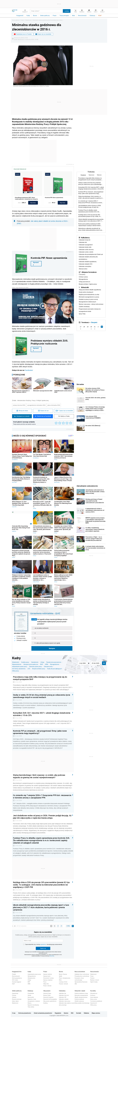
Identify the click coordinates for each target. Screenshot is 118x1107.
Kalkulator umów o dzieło (86, 252)
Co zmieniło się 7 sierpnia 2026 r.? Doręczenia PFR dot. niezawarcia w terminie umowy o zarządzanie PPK (91, 202)
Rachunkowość (16, 976)
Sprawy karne (46, 976)
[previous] (51, 926)
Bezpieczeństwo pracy (38, 668)
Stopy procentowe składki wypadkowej (90, 289)
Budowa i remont (94, 980)
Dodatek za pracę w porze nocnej (88, 299)
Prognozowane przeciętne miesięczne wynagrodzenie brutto (90, 310)
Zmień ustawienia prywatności (43, 1013)
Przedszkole (31, 993)
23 (102, 326)
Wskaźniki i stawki (80, 991)
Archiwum (92, 995)
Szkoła (29, 995)
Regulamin (58, 1013)
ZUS (29, 668)
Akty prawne (46, 991)
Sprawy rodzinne (47, 974)
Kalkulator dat (83, 242)
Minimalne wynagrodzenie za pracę (89, 297)
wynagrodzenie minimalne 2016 (36, 405)
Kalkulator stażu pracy (64, 1001)
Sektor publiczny (45, 15)
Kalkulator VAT (62, 997)
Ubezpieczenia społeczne (30, 664)
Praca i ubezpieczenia (64, 978)
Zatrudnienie (34, 662)
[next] (73, 926)
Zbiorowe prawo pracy (35, 666)
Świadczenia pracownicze (53, 662)
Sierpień (94, 322)
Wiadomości (28, 20)
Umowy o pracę (83, 277)
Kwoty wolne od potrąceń (86, 292)
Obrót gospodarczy (17, 978)
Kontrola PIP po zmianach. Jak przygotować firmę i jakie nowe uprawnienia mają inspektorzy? (90, 192)
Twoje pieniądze (64, 15)
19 (87, 326)
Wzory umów (93, 999)
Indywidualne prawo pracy (19, 666)
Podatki (14, 974)
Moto (73, 15)
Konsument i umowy (48, 978)
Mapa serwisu (96, 1013)
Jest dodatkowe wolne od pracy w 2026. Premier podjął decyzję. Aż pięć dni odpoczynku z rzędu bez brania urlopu (89, 206)
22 (98, 326)
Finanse (92, 978)
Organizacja (15, 993)
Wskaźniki (85, 287)
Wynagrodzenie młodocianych (87, 301)
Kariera (66, 1013)
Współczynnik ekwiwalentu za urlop (89, 294)
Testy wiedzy (31, 1006)
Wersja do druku (23, 410)
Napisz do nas (44, 410)
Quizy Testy (82, 313)
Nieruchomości (82, 15)
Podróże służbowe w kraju (81, 993)
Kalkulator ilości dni (64, 995)
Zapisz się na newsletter (66, 410)
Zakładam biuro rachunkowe (82, 974)
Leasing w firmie (63, 982)
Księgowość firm (16, 971)
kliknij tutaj (52, 955)
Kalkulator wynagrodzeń (86, 244)
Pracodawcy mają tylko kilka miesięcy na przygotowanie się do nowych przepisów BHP (90, 179)
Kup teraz (33, 202)
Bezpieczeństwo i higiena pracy (88, 284)
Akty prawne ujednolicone (49, 1001)
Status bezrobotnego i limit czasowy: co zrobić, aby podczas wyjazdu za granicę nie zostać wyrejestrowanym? (90, 197)
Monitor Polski (46, 995)
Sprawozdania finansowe (81, 982)
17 (80, 326)
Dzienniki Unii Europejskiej (50, 999)
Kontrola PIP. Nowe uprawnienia (49, 258)
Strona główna (15, 20)
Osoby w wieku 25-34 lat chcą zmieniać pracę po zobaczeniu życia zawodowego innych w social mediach (89, 183)
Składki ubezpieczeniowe (81, 997)
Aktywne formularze (89, 272)
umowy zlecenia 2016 (19, 405)
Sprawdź (36, 264)
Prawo (54, 15)
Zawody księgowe (16, 982)
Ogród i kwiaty (94, 982)
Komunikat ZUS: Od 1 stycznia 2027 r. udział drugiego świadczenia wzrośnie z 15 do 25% (91, 188)
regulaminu (43, 944)
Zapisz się (43, 948)
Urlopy (42, 662)
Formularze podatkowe (96, 1001)
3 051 (68, 926)
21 (94, 326)
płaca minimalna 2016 (54, 405)
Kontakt (78, 1013)
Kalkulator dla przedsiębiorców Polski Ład (91, 254)
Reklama (86, 1013)
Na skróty (93, 991)
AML (76, 983)
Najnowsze (91, 175)
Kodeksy (45, 1003)
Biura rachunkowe (80, 971)
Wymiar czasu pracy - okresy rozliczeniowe (91, 304)
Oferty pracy (15, 671)
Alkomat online (83, 269)
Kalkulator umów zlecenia (86, 249)
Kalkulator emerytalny (85, 266)
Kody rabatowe (94, 997)
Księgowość (19, 15)
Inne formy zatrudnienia (18, 668)
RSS (72, 1013)
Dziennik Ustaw (47, 993)
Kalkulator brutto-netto (85, 247)
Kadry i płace (15, 1001)
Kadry (28, 15)
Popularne (83, 175)
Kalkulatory (85, 237)
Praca (44, 982)
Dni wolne (80, 384)
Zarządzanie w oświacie (34, 1001)
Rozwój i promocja (16, 999)
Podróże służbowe (79, 999)
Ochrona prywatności (24, 1013)
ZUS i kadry (15, 980)
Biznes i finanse (63, 974)
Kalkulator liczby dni (84, 240)
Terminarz (85, 322)
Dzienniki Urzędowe (48, 997)
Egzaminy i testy (32, 999)
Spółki (60, 976)
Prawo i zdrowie (47, 985)
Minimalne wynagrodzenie (81, 995)
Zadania (14, 997)
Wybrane (99, 175)
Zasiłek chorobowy (84, 306)
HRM (46, 664)
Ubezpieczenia (48, 666)
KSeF (100, 15)
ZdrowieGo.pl (93, 993)
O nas (13, 1013)
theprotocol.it (93, 1003)
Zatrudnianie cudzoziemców (87, 486)
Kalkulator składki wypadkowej (87, 261)
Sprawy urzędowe (47, 980)
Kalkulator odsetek (63, 999)
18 (84, 326)
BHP (41, 664)
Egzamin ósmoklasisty (33, 1005)
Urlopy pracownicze (84, 281)
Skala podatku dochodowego (82, 1003)
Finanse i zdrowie (63, 983)
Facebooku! (29, 370)
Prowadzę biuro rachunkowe (82, 976)
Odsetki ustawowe (79, 1001)
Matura (29, 1003)
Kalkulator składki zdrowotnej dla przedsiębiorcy (88, 258)
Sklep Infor (46, 983)
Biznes (35, 15)
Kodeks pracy (25, 662)
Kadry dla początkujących (54, 668)
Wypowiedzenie (16, 664)
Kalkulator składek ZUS (85, 264)
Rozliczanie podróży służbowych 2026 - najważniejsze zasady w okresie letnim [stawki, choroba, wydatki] (89, 224)
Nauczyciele (31, 997)
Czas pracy (82, 274)
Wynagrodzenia (83, 279)
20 (91, 326)
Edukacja (92, 15)
